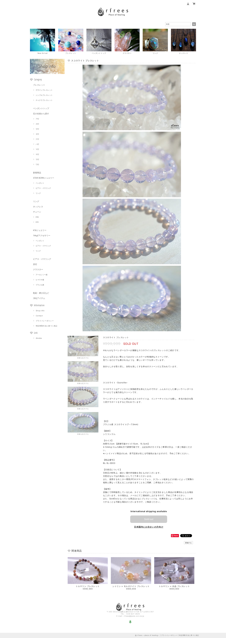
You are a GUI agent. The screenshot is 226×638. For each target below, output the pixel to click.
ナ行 (37, 139)
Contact (39, 316)
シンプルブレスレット (44, 95)
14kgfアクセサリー (41, 235)
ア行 (37, 119)
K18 (37, 217)
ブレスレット (39, 85)
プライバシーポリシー (45, 321)
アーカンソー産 (42, 275)
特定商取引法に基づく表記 (46, 326)
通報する (188, 543)
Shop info (40, 311)
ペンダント (40, 183)
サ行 (37, 129)
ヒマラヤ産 (40, 280)
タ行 (37, 134)
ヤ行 (37, 154)
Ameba (39, 338)
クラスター (38, 269)
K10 (37, 222)
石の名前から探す (41, 113)
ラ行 (37, 159)
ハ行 (37, 144)
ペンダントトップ (41, 108)
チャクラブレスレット (44, 100)
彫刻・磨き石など (41, 293)
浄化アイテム (39, 298)
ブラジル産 (40, 285)
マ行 (37, 149)
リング (38, 193)
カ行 (37, 124)
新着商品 (37, 172)
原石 (35, 264)
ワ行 (37, 164)
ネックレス (38, 206)
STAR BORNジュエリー (43, 178)
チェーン (37, 212)
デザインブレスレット (44, 90)
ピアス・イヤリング (43, 188)
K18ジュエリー (39, 230)
